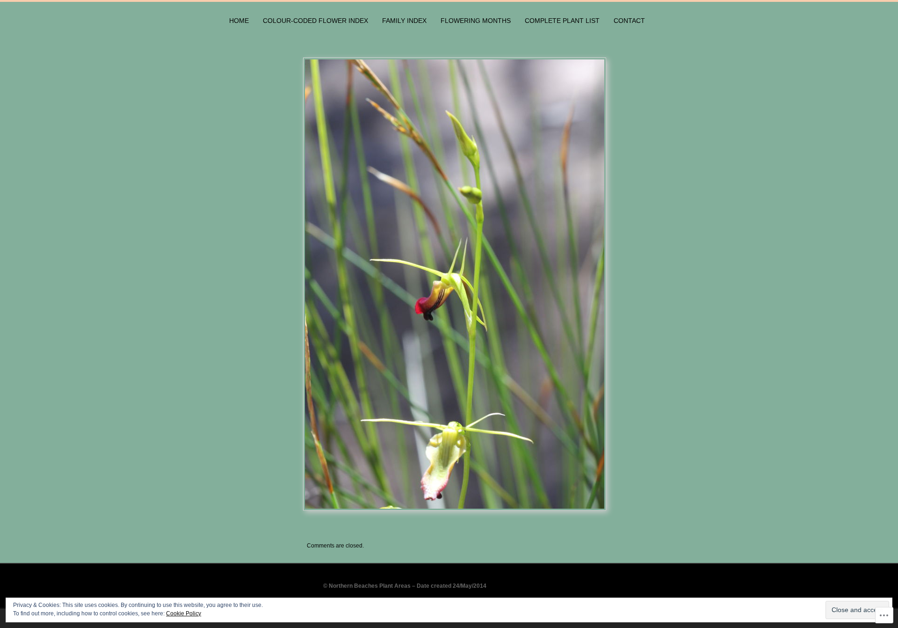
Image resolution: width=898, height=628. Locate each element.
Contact (629, 20)
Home (239, 20)
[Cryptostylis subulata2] (484, 284)
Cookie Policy (183, 613)
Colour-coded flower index (315, 20)
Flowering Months (476, 20)
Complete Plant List (562, 20)
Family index (404, 20)
